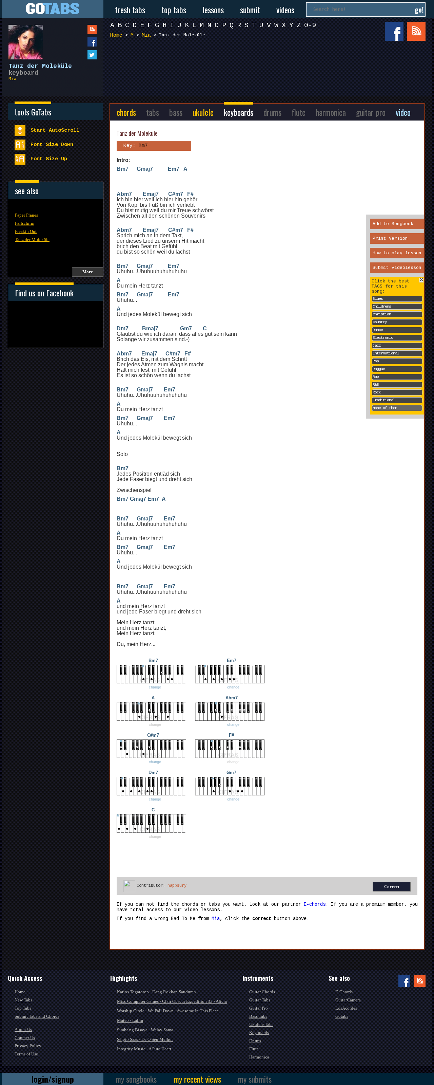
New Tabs (23, 1000)
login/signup (53, 1079)
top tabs (173, 9)
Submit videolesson (397, 267)
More (87, 271)
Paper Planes (26, 215)
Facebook (394, 31)
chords (126, 112)
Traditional (384, 400)
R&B (376, 385)
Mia (12, 78)
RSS (416, 31)
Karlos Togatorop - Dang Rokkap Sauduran (156, 991)
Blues (378, 299)
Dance (378, 330)
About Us (23, 1029)
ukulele (203, 112)
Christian (382, 314)
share (78, 42)
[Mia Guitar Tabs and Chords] (22, 38)
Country (380, 322)
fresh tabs (130, 9)
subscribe (78, 29)
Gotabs (341, 1016)
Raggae (379, 369)
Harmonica (259, 1057)
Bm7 (123, 169)
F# (190, 194)
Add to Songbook (393, 223)
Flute (254, 1048)
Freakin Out (26, 231)
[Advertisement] (269, 67)
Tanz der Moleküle (32, 239)
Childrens (382, 307)
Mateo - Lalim (130, 1020)
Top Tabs (23, 1008)
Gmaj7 (145, 169)
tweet (78, 54)
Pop (376, 361)
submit (250, 9)
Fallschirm (24, 223)
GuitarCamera (348, 1000)
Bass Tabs (258, 1016)
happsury (176, 885)
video (403, 112)
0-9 (310, 25)
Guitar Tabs (259, 1000)
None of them (385, 408)
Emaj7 (151, 194)
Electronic (383, 338)
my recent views (197, 1079)
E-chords (315, 904)
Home (116, 35)
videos (285, 9)
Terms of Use (26, 1053)
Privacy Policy (28, 1045)
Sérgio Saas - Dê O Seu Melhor (145, 1039)
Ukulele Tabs (261, 1024)
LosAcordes (346, 1008)
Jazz (377, 346)
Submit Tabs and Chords (37, 1016)
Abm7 (124, 194)
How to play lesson (397, 253)
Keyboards (259, 1032)
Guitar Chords (262, 991)
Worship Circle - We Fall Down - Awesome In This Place (168, 1010)
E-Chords (344, 991)
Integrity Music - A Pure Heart (144, 1048)
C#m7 (175, 194)
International (386, 353)
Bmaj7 (150, 328)
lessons (213, 9)
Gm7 (186, 328)
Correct (391, 886)
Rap (376, 377)
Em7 (173, 169)
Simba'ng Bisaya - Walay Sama (145, 1029)
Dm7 (123, 328)
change (155, 687)
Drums (255, 1040)
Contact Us (25, 1037)
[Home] (52, 9)
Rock (377, 392)
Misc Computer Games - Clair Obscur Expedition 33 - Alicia (172, 1001)
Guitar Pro (258, 1008)
